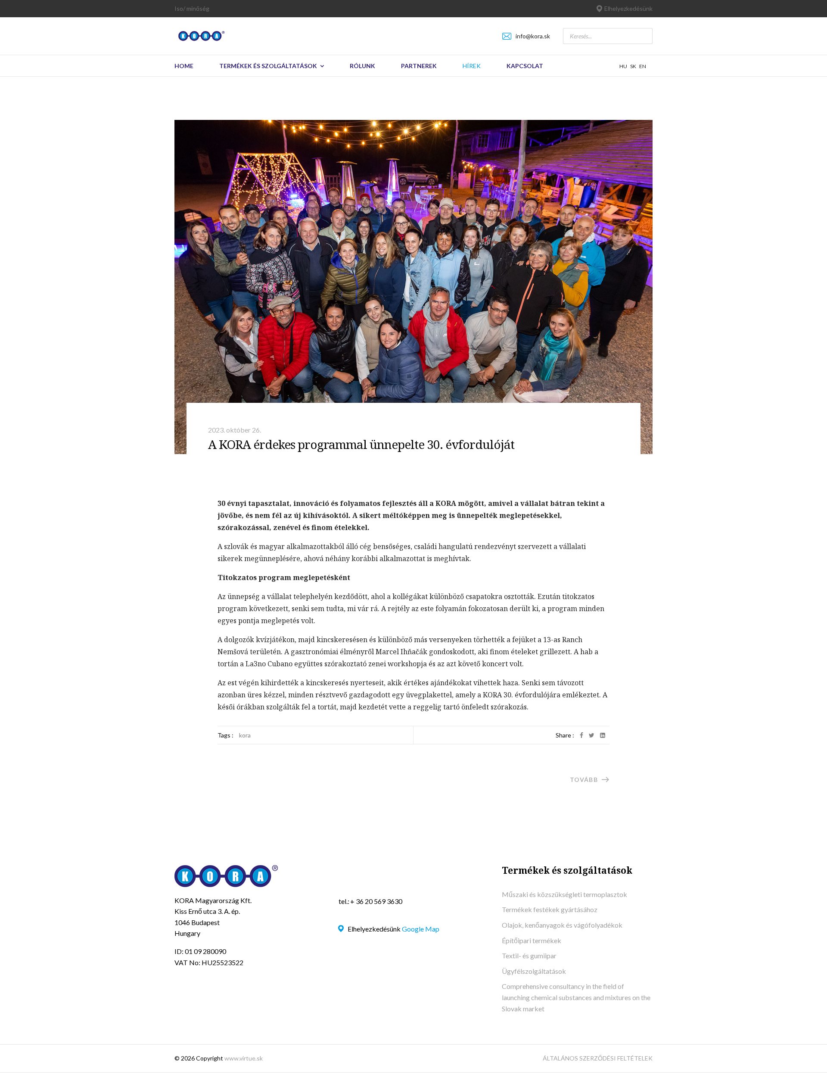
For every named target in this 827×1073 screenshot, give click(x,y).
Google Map (420, 929)
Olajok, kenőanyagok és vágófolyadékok (562, 925)
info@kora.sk (533, 36)
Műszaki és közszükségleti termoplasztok (564, 894)
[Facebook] (581, 735)
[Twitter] (591, 735)
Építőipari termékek (531, 940)
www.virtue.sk (243, 1058)
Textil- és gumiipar (529, 955)
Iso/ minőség (191, 8)
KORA (245, 735)
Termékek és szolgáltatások (268, 65)
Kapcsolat (525, 65)
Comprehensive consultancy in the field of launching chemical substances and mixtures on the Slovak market (576, 997)
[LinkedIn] (602, 735)
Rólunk (362, 65)
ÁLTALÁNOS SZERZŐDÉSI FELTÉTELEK (598, 1058)
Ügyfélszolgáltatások (534, 971)
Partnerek (419, 65)
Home (183, 65)
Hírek (472, 65)
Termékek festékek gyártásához (549, 909)
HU (623, 66)
